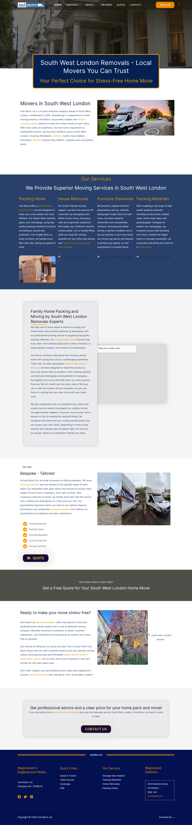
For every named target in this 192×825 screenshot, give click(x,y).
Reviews (106, 5)
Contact (135, 5)
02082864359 (155, 796)
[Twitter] (25, 796)
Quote (121, 5)
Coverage (65, 784)
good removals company (66, 712)
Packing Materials (112, 779)
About (89, 5)
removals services (29, 484)
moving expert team (65, 339)
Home (57, 5)
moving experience (60, 509)
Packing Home (110, 788)
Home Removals (111, 784)
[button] (79, 5)
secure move (145, 247)
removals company (46, 622)
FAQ (62, 788)
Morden (37, 140)
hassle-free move (38, 674)
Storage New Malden (114, 775)
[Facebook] (19, 796)
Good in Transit (68, 775)
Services (72, 5)
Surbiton (57, 136)
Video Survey (67, 779)
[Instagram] (31, 796)
